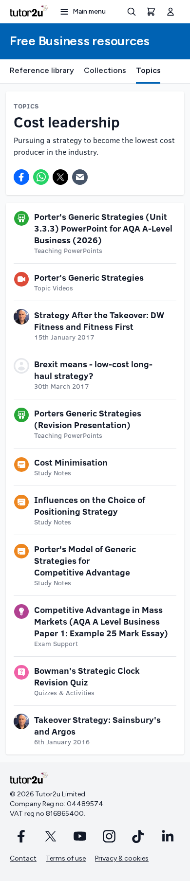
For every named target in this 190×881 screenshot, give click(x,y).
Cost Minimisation (71, 462)
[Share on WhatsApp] (41, 177)
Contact (23, 858)
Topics (148, 70)
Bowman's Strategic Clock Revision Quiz (87, 676)
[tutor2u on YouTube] (80, 836)
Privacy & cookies (122, 858)
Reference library (42, 70)
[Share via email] (80, 177)
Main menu (89, 11)
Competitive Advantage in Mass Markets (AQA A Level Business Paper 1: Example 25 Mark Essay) (101, 621)
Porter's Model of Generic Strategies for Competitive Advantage (85, 560)
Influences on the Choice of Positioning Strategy (89, 505)
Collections (105, 70)
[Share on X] (60, 177)
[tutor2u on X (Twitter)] (50, 836)
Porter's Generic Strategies (89, 277)
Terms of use (66, 858)
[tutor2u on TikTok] (138, 836)
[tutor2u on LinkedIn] (167, 836)
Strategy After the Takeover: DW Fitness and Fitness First (99, 320)
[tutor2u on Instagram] (109, 836)
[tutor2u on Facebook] (21, 836)
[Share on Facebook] (21, 177)
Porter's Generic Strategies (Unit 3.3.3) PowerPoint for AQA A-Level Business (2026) (103, 228)
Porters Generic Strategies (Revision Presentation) (87, 419)
